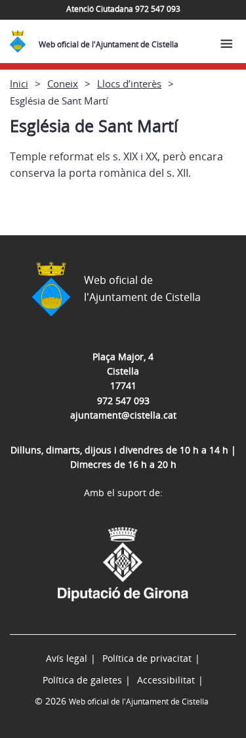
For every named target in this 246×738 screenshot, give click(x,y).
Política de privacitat (147, 658)
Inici (19, 83)
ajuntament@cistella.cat (123, 415)
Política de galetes (82, 680)
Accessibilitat (166, 680)
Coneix (62, 83)
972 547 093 (123, 400)
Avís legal (66, 658)
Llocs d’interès (129, 83)
